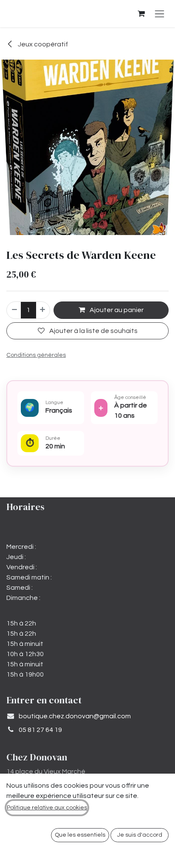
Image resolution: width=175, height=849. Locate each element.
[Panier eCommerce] (141, 13)
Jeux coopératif (42, 44)
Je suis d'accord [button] (139, 835)
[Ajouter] (43, 310)
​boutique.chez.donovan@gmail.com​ (75, 716)
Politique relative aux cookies (47, 808)
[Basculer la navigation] (159, 13)
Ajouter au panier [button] (116, 310)
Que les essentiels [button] (80, 835)
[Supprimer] (14, 310)
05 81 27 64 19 (40, 729)
